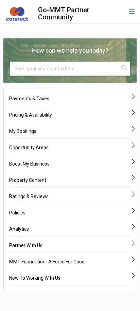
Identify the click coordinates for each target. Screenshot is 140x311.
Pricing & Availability (30, 115)
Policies (17, 212)
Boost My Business (29, 164)
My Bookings (22, 131)
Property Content (27, 180)
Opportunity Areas (29, 147)
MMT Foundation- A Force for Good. (47, 261)
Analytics (19, 229)
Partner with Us (25, 245)
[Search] (124, 68)
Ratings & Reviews (29, 196)
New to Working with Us (34, 278)
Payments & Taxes (29, 98)
